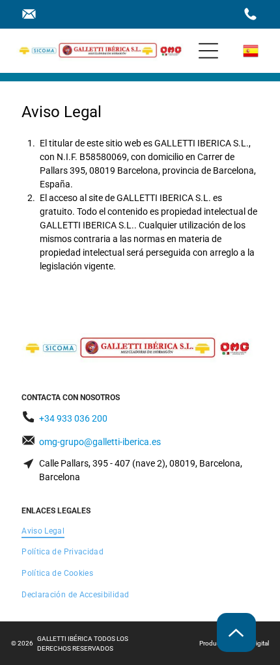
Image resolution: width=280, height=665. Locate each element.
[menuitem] (140, 530)
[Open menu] (208, 51)
